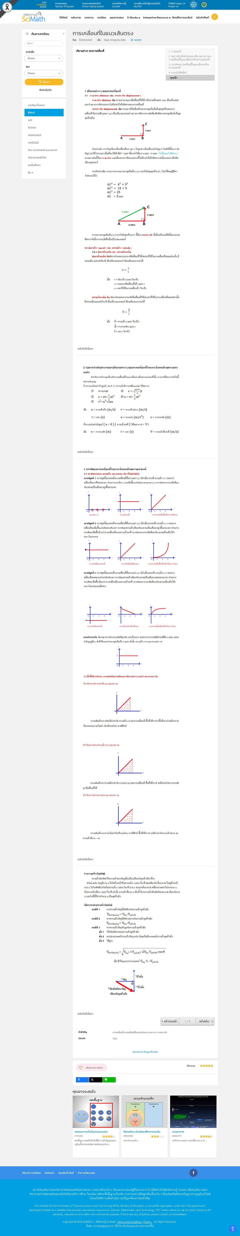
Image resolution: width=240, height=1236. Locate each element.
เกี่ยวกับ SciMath (31, 1173)
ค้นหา (46, 82)
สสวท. (194, 4)
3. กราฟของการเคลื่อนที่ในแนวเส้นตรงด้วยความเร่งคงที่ (189, 66)
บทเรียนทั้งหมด (36, 105)
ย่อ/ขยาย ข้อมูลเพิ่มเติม (145, 1052)
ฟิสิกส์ (31, 113)
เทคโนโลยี (33, 142)
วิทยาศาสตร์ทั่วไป (37, 157)
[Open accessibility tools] (233, 1229)
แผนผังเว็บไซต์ (66, 1173)
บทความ (89, 17)
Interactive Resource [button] (155, 17)
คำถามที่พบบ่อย (86, 1173)
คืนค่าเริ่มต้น (45, 90)
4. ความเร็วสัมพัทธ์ (177, 72)
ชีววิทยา (32, 127)
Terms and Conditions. (129, 1221)
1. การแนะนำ (175, 51)
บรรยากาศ (178, 1132)
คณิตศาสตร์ (34, 135)
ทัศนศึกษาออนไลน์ (182, 17)
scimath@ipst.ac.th (103, 1226)
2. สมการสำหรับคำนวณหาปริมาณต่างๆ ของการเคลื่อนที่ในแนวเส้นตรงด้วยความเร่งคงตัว (190, 58)
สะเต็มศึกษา (34, 165)
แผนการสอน (117, 17)
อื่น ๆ (30, 172)
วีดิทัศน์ (63, 17)
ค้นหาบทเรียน (40, 33)
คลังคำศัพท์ (202, 17)
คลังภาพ (76, 17)
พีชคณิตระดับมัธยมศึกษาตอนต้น (141, 1132)
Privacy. (147, 1221)
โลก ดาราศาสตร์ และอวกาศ (42, 150)
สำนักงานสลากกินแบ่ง (205, 4)
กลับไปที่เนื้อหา (85, 349)
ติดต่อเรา (49, 1173)
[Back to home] (33, 17)
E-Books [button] (132, 17)
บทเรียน (101, 17)
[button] (214, 16)
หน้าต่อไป (204, 1021)
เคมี (30, 120)
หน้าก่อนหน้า (170, 1021)
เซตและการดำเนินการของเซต (91, 1132)
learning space (42, 5)
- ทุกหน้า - (174, 77)
